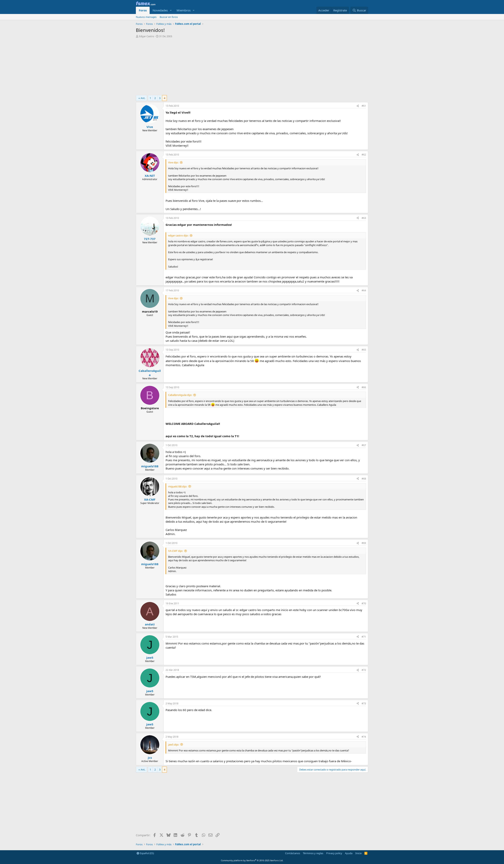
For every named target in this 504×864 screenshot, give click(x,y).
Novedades (160, 10)
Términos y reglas (313, 853)
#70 (364, 603)
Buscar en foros (169, 17)
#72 (364, 670)
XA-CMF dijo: (175, 551)
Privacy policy (334, 853)
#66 (364, 387)
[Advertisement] (252, 67)
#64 (364, 290)
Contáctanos (292, 853)
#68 (364, 478)
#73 (364, 703)
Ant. (143, 98)
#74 (364, 736)
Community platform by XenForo (252, 860)
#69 (364, 543)
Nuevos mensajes (146, 17)
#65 (364, 349)
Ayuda (348, 853)
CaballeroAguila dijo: (180, 395)
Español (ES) (146, 853)
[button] (171, 10)
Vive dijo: (173, 162)
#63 (364, 218)
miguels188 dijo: (177, 486)
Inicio (358, 853)
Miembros (184, 10)
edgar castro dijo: (178, 235)
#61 (364, 105)
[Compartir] (357, 106)
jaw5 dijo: (173, 744)
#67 (364, 445)
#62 (364, 154)
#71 (364, 636)
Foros (143, 10)
